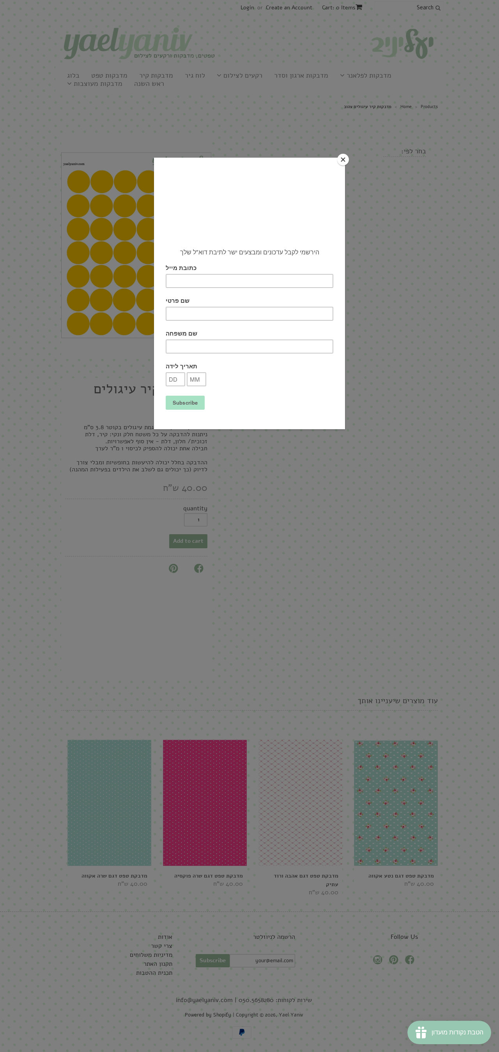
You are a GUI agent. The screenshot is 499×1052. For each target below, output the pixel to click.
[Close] (343, 159)
